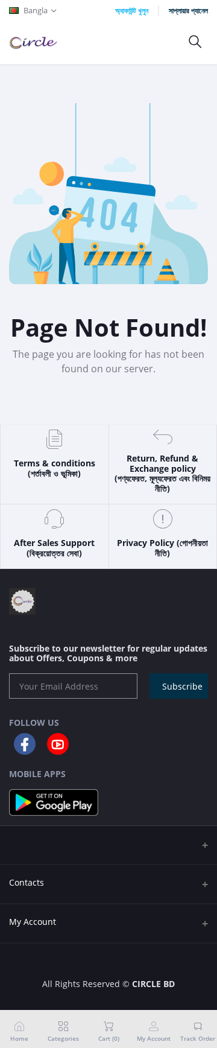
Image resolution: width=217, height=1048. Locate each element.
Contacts (26, 882)
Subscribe (182, 686)
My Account (32, 921)
